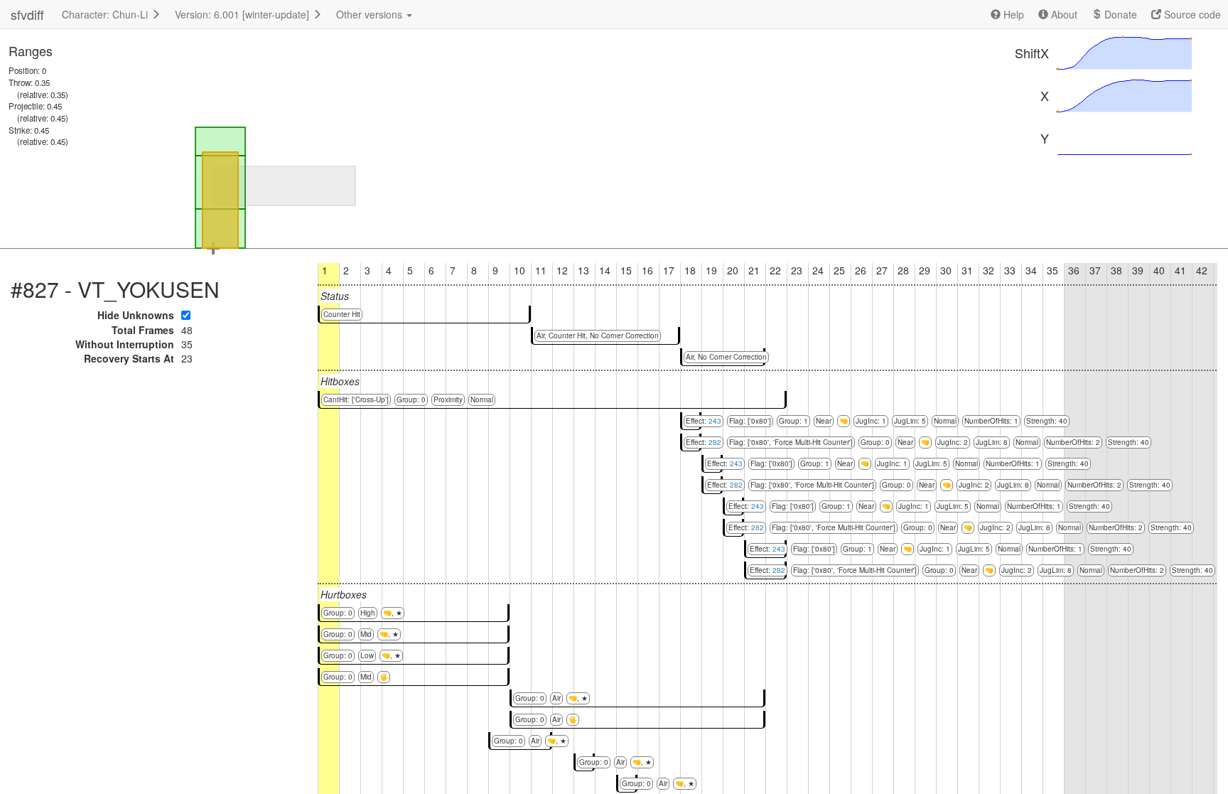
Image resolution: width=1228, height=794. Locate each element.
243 (715, 421)
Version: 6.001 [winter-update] (243, 14)
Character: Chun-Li (106, 14)
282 (715, 442)
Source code (1191, 14)
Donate (1119, 14)
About (1062, 14)
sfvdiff (27, 14)
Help (1012, 14)
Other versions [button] (370, 14)
